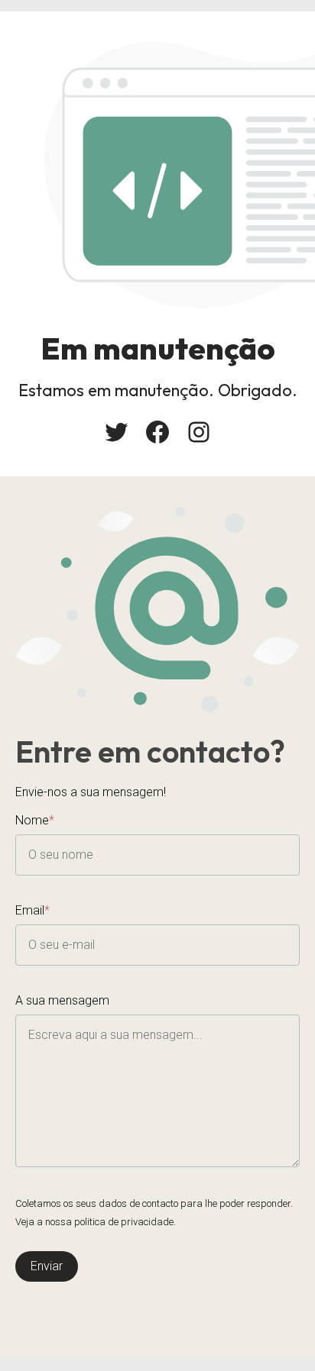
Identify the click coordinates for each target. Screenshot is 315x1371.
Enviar (47, 1266)
